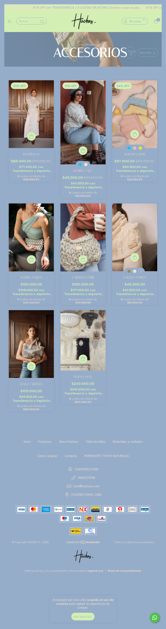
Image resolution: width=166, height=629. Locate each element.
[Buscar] (42, 21)
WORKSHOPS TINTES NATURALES (106, 456)
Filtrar (131, 51)
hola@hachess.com (86, 486)
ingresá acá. (96, 570)
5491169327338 (86, 469)
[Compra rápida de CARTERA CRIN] (83, 259)
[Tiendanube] (83, 543)
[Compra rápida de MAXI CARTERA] (31, 366)
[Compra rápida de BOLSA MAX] (83, 359)
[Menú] (10, 21)
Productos (45, 441)
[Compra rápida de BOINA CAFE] (83, 150)
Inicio (72, 44)
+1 (140, 271)
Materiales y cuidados (128, 441)
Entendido (82, 616)
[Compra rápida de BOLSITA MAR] (134, 134)
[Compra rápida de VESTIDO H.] (31, 136)
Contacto (71, 456)
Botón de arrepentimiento (124, 570)
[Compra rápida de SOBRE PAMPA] (31, 259)
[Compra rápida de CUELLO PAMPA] (134, 257)
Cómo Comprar (47, 456)
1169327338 (86, 477)
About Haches (68, 441)
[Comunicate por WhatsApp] (155, 618)
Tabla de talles (95, 441)
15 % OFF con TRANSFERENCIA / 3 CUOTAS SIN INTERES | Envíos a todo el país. (67, 7)
